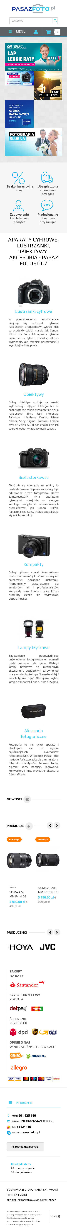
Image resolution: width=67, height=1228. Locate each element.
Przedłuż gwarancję (24, 1146)
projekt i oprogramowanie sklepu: (31, 1200)
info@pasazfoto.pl (37, 1121)
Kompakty (33, 564)
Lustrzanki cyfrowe (33, 311)
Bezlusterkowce (33, 477)
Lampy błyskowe (33, 647)
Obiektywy (33, 394)
